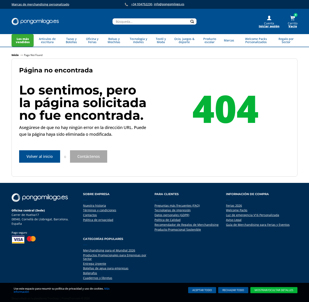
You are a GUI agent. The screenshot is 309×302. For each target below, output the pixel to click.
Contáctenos (88, 156)
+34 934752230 (141, 4)
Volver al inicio (39, 156)
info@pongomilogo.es (169, 4)
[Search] (192, 21)
